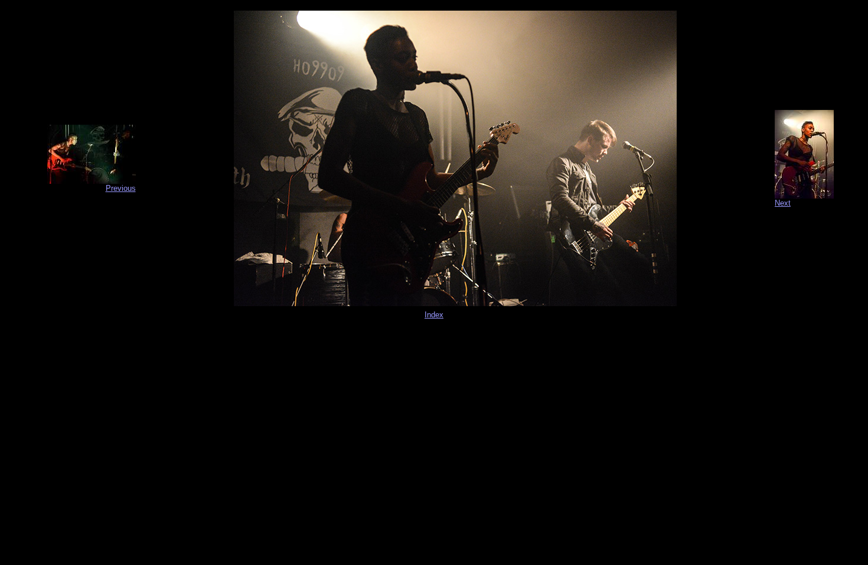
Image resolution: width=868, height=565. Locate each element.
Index (434, 314)
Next (783, 203)
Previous (121, 188)
